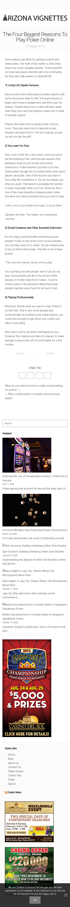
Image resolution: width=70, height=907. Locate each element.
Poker (51, 353)
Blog (10, 758)
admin (20, 353)
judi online (43, 314)
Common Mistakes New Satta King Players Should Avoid (34, 530)
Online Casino (15, 771)
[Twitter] (31, 375)
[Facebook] (22, 375)
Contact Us (14, 767)
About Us (13, 763)
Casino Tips (14, 775)
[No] (66, 895)
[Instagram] (47, 375)
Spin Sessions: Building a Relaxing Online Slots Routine (33, 551)
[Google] (39, 375)
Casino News (14, 792)
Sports (12, 783)
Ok (35, 900)
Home (11, 754)
